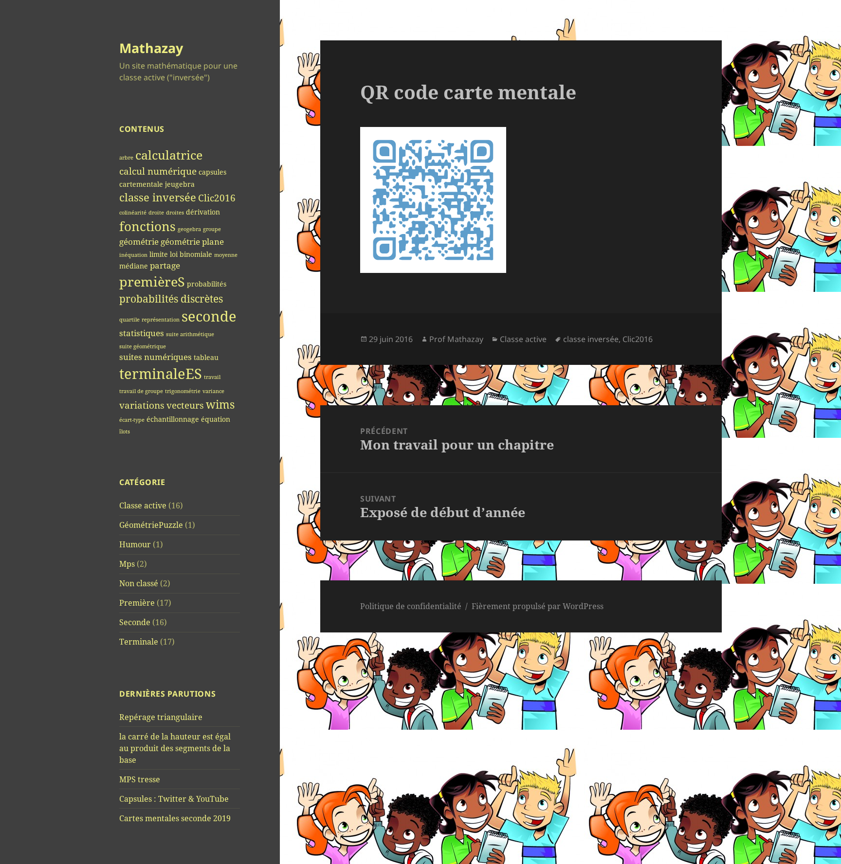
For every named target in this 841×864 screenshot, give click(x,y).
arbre (126, 157)
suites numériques (155, 356)
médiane (133, 265)
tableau (206, 357)
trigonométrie (183, 391)
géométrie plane (192, 241)
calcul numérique (158, 171)
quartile (129, 319)
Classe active (142, 505)
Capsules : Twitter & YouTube (174, 798)
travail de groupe (141, 391)
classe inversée (157, 197)
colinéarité (132, 212)
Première (137, 602)
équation (215, 419)
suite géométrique (142, 346)
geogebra (189, 229)
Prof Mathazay (456, 339)
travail (212, 377)
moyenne (226, 255)
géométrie (139, 241)
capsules (212, 172)
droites (175, 212)
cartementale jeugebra (157, 184)
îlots (124, 431)
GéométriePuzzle (151, 525)
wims (220, 404)
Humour (135, 544)
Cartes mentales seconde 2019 (175, 818)
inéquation (133, 255)
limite (158, 254)
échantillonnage (172, 419)
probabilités (206, 283)
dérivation (203, 211)
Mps (127, 563)
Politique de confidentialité (410, 606)
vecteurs (185, 405)
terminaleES (160, 373)
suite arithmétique (190, 334)
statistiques (141, 333)
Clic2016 (217, 198)
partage (165, 265)
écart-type (132, 419)
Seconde (134, 622)
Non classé (138, 583)
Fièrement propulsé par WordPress (537, 606)
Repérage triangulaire (160, 717)
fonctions (147, 226)
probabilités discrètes (171, 299)
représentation (161, 319)
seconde (209, 316)
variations (142, 405)
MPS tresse (139, 779)
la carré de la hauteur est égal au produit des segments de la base (175, 748)
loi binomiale (191, 254)
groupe (212, 229)
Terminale (138, 641)
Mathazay (151, 48)
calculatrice (168, 155)
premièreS (152, 281)
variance (213, 391)
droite (156, 212)
